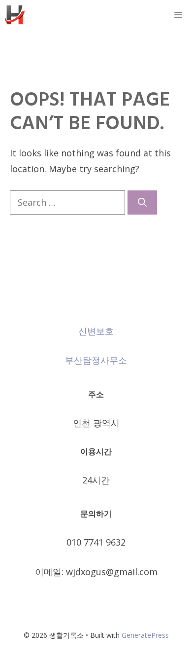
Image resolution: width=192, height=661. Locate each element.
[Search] (142, 202)
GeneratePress (145, 635)
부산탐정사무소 (96, 360)
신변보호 (96, 331)
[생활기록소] (15, 15)
